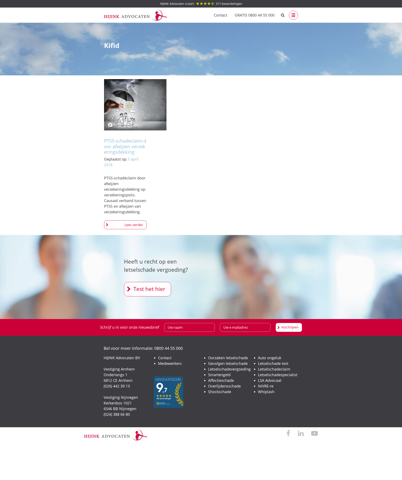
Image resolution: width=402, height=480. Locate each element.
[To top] (392, 470)
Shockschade (219, 391)
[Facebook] (288, 433)
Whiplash (266, 391)
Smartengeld (219, 374)
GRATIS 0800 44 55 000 (254, 15)
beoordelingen (201, 4)
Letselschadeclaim (274, 369)
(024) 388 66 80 (117, 414)
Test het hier (149, 289)
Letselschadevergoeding (229, 369)
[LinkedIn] (301, 433)
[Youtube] (314, 433)
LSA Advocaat (269, 380)
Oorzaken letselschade (228, 357)
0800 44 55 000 (168, 348)
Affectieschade (221, 380)
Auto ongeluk (269, 357)
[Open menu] (293, 15)
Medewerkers (170, 363)
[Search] (282, 15)
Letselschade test (273, 363)
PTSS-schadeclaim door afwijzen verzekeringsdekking (125, 146)
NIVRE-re (265, 386)
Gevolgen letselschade (228, 363)
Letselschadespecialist (277, 374)
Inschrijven (290, 327)
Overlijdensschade (224, 386)
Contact (220, 15)
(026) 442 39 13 (117, 386)
